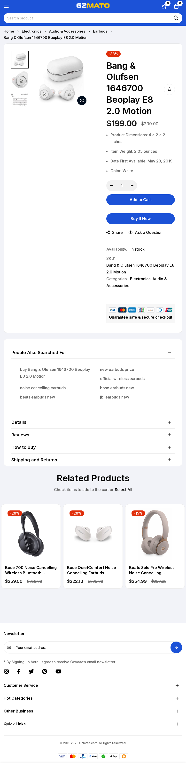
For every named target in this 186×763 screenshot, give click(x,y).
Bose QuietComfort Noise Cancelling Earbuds (91, 570)
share (117, 232)
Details (18, 422)
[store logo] (93, 6)
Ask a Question (149, 232)
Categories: (117, 278)
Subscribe (176, 647)
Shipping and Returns (34, 459)
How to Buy (23, 447)
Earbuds (100, 31)
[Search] (176, 18)
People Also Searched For (38, 352)
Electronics (32, 31)
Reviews (20, 434)
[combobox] (93, 18)
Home (9, 31)
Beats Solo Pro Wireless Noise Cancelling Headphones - (152, 570)
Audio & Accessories (67, 31)
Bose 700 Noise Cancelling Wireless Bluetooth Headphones (31, 570)
